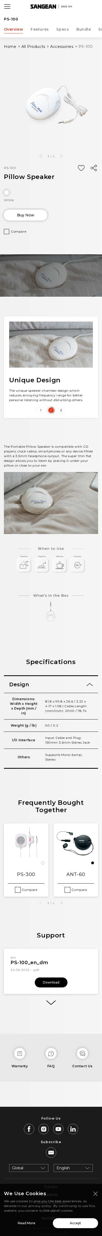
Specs (62, 29)
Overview (13, 29)
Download (51, 982)
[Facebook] (29, 1129)
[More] (51, 1003)
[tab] (51, 684)
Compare (18, 231)
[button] (41, 156)
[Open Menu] (7, 6)
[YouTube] (58, 1129)
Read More (26, 1223)
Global (17, 1168)
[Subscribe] (51, 1152)
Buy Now (25, 215)
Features (40, 29)
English (63, 1168)
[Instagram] (43, 1129)
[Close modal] (95, 1193)
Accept (75, 1223)
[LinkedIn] (73, 1129)
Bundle (83, 29)
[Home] (51, 6)
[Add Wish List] (81, 168)
